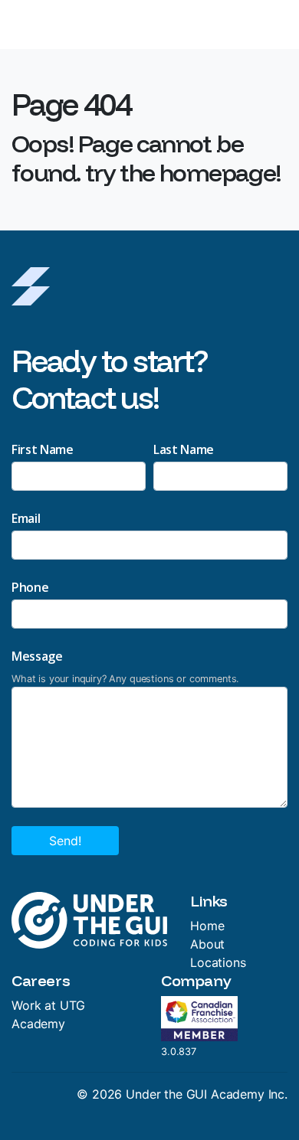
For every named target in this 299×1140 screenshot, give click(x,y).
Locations (218, 962)
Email (26, 518)
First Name (43, 449)
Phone (30, 587)
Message (37, 656)
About (207, 944)
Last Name (183, 449)
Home (207, 925)
